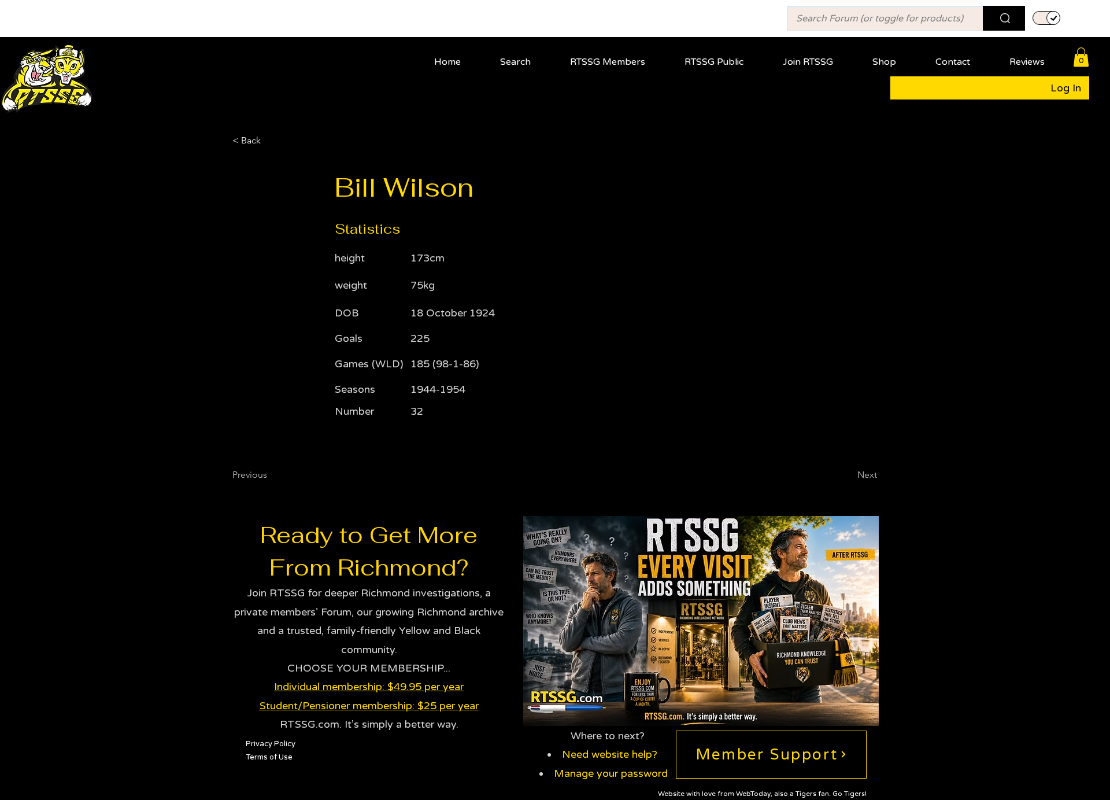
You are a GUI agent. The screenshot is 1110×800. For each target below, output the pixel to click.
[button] (617, 57)
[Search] (1004, 18)
